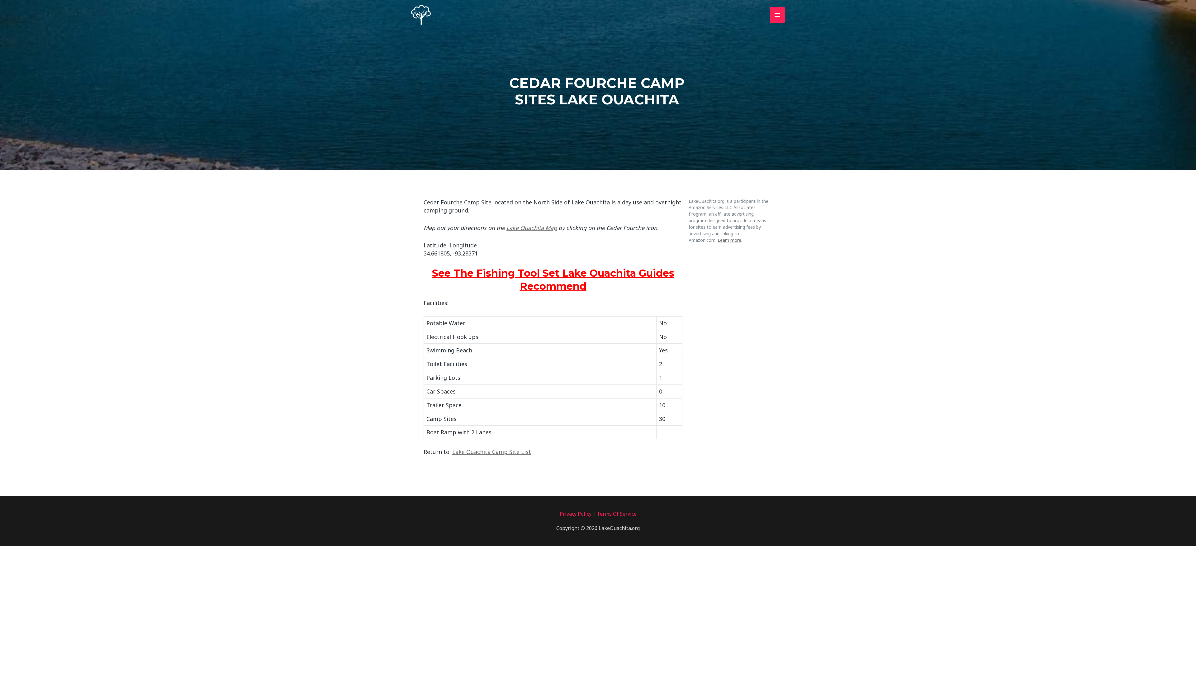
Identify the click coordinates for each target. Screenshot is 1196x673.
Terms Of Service (617, 513)
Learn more (729, 240)
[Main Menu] (777, 15)
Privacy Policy (575, 513)
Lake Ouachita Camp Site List (491, 452)
